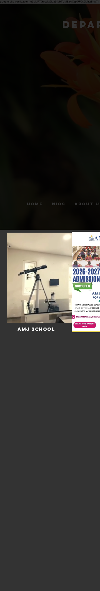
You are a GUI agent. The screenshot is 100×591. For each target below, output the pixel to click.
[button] (65, 317)
